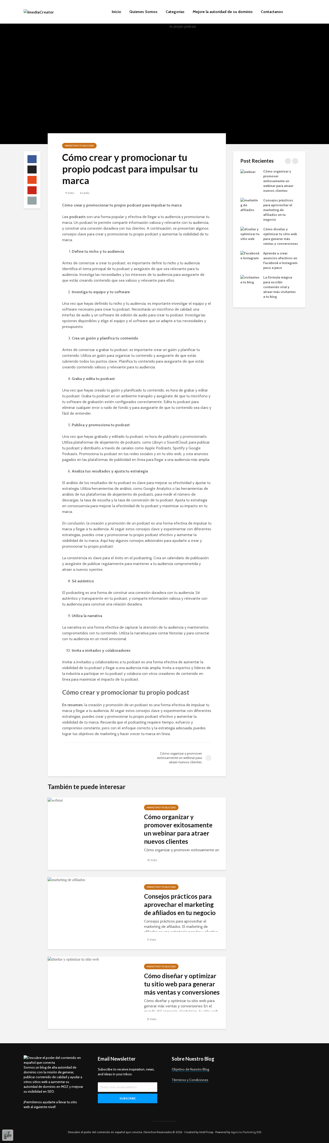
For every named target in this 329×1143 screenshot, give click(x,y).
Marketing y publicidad (79, 145)
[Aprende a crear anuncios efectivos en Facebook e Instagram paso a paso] (250, 255)
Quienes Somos (143, 11)
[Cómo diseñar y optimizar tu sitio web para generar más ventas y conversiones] (73, 959)
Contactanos (272, 11)
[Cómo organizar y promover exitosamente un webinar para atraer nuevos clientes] (55, 800)
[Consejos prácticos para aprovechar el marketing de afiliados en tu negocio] (66, 879)
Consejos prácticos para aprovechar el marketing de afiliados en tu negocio (180, 904)
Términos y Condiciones (190, 1080)
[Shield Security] (8, 1135)
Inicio (116, 11)
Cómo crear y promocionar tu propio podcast (125, 692)
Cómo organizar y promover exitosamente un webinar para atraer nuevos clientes (178, 829)
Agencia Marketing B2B (246, 1132)
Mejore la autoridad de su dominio (223, 11)
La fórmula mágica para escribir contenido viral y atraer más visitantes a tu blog (279, 287)
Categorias (175, 11)
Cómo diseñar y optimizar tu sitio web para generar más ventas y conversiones (182, 984)
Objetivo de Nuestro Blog (190, 1069)
